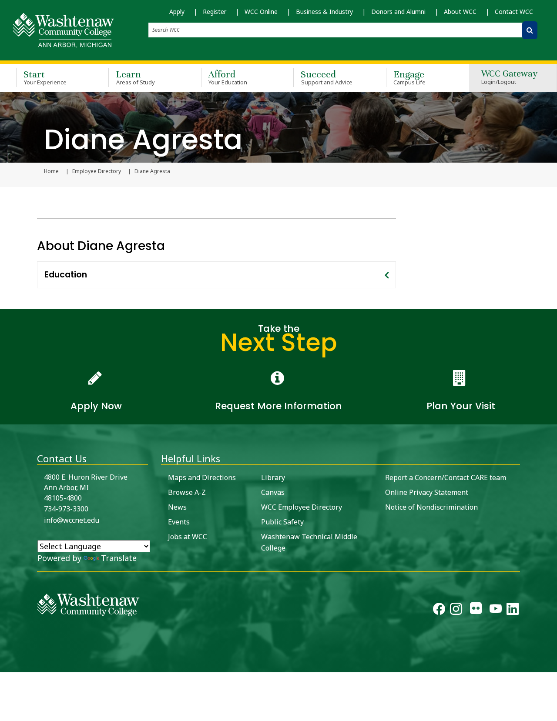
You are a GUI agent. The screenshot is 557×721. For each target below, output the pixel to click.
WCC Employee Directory (301, 507)
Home (51, 171)
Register (214, 11)
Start (45, 77)
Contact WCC (514, 11)
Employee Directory (96, 171)
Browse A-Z (187, 492)
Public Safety (282, 522)
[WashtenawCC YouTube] (495, 610)
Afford (228, 77)
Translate (119, 558)
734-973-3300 (66, 509)
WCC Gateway (509, 78)
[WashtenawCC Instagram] (456, 610)
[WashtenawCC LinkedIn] (512, 610)
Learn (135, 77)
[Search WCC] (529, 30)
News (177, 507)
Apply (177, 11)
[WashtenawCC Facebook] (439, 610)
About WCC (460, 11)
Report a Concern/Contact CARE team (445, 477)
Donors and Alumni (398, 11)
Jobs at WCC (187, 536)
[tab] (216, 274)
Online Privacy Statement (426, 492)
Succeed (326, 77)
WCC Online (261, 11)
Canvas (273, 492)
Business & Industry (324, 11)
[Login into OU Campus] (5, 664)
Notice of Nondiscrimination (431, 507)
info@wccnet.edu (71, 520)
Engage (409, 77)
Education (65, 274)
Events (179, 522)
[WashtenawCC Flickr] (476, 610)
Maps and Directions (202, 477)
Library (273, 477)
